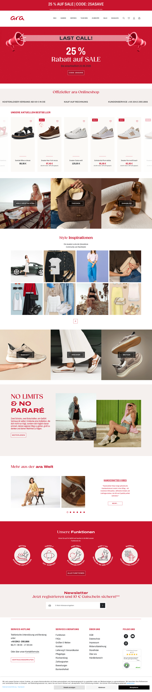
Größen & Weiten (63, 642)
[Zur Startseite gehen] (17, 18)
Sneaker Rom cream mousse (129, 160)
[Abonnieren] (102, 605)
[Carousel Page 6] (84, 512)
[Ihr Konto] (134, 18)
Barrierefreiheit (62, 669)
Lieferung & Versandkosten (67, 650)
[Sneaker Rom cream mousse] (129, 133)
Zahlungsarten (62, 661)
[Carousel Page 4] (77, 512)
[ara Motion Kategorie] (22, 555)
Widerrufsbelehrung (97, 646)
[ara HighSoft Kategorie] (76, 555)
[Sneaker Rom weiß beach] (103, 133)
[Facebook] (126, 636)
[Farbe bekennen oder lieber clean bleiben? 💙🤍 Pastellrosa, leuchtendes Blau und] (92, 266)
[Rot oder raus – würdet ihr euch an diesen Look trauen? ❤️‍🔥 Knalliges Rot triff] (27, 299)
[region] (76, 142)
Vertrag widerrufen (23, 660)
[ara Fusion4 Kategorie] (49, 555)
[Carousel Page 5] (80, 512)
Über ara (93, 654)
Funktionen (60, 635)
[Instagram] (126, 643)
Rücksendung (62, 658)
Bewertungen (61, 665)
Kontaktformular (32, 651)
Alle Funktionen (76, 573)
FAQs (58, 639)
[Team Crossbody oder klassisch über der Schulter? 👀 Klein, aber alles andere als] (125, 266)
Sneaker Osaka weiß (49, 160)
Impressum (94, 642)
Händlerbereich (96, 658)
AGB (91, 635)
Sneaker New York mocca (23, 160)
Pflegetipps (60, 654)
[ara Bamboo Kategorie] (129, 555)
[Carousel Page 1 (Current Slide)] (67, 512)
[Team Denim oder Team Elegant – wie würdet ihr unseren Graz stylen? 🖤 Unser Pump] (60, 266)
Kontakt (59, 646)
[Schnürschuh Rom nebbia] (76, 133)
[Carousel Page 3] (74, 512)
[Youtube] (133, 636)
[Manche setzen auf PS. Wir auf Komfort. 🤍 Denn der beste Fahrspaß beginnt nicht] (27, 266)
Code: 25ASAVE (76, 73)
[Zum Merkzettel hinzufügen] (30, 121)
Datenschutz (94, 639)
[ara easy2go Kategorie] (103, 555)
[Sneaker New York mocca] (23, 133)
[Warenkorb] (139, 18)
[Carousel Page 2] (70, 512)
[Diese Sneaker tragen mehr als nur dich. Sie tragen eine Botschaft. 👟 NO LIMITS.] (92, 299)
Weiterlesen (18, 435)
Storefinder (94, 650)
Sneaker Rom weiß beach (102, 160)
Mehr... (115, 503)
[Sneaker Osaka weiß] (49, 133)
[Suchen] (124, 18)
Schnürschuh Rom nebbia (76, 160)
